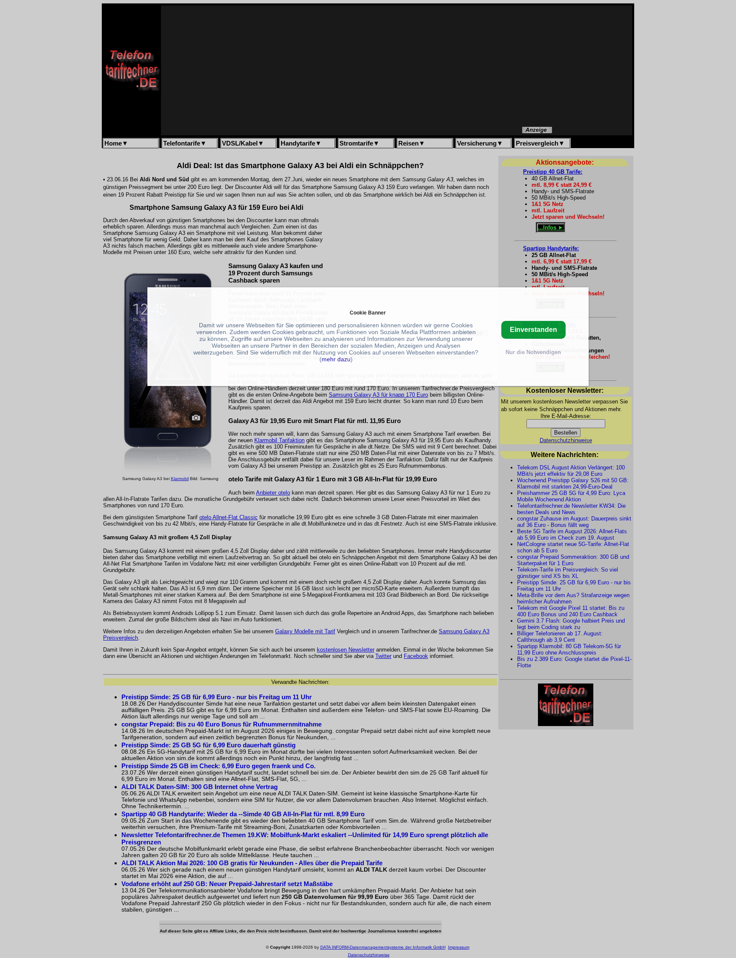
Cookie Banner (368, 312)
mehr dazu (336, 359)
